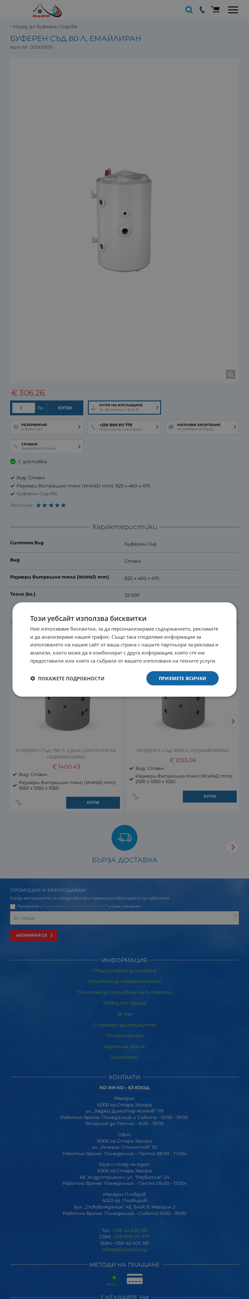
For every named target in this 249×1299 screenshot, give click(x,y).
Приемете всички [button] (183, 678)
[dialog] (124, 649)
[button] (67, 678)
